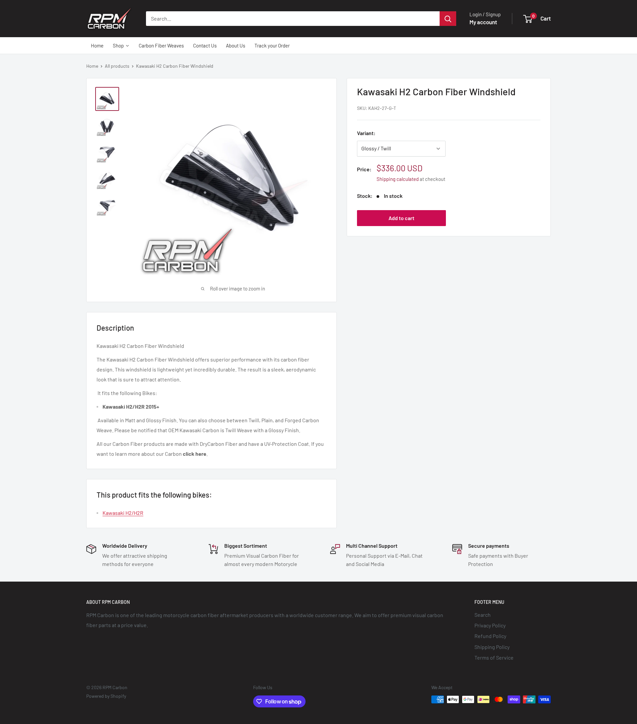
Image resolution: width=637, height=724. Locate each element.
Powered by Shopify (106, 696)
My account (483, 22)
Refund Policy (490, 636)
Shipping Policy (492, 647)
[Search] (448, 18)
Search (482, 614)
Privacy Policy (490, 625)
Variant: (366, 133)
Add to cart (401, 218)
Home (92, 66)
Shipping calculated (398, 179)
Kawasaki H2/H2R (123, 513)
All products (117, 66)
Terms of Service (494, 657)
